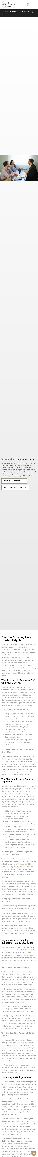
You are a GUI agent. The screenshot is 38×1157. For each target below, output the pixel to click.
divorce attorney (19, 799)
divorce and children (25, 864)
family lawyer (20, 972)
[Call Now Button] (33, 1153)
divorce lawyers (14, 1023)
